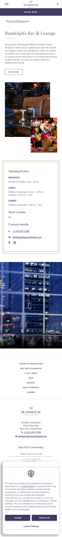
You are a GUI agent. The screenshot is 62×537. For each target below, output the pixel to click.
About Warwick (31, 387)
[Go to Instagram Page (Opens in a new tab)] (14, 243)
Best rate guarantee (31, 368)
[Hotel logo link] (31, 411)
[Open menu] (6, 4)
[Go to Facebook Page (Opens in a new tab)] (9, 243)
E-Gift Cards (31, 373)
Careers (31, 392)
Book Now (31, 12)
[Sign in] (56, 4)
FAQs (31, 378)
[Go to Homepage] (31, 4)
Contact (31, 383)
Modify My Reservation (31, 364)
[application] (31, 497)
